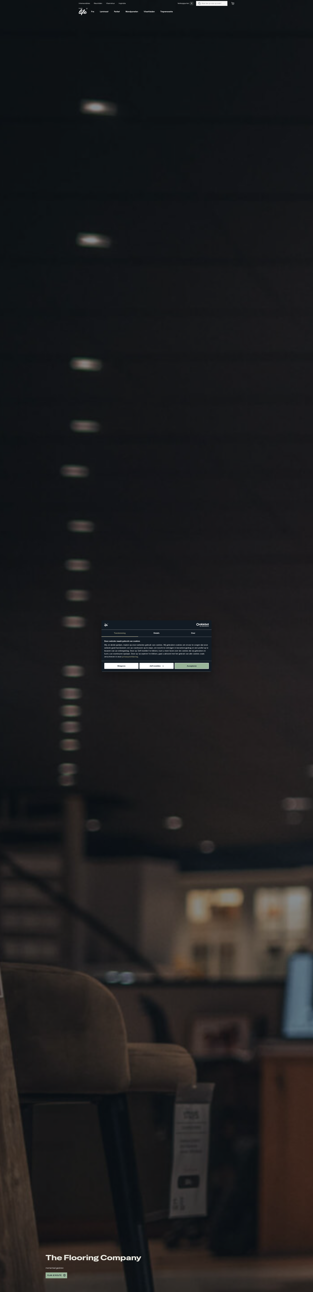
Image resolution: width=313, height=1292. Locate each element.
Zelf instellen (155, 666)
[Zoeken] (199, 3)
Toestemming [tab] (120, 633)
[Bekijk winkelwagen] (232, 3)
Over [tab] (193, 633)
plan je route (54, 1275)
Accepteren (192, 666)
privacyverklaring (130, 657)
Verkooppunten (183, 3)
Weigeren (121, 666)
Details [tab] (157, 633)
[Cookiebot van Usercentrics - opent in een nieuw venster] (198, 625)
